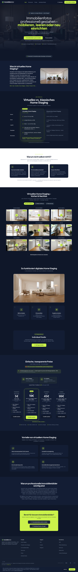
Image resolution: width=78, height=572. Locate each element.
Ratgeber (41, 547)
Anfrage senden (40, 345)
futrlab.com (9, 564)
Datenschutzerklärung (18, 570)
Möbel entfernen (40, 203)
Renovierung (50, 203)
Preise (35, 2)
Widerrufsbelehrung (63, 544)
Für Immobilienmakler (25, 547)
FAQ (40, 542)
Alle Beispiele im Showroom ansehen (39, 254)
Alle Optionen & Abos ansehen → (39, 421)
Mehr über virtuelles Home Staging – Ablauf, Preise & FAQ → (23, 85)
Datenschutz (61, 550)
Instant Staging (23, 542)
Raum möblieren (29, 203)
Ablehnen (65, 569)
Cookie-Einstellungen (63, 553)
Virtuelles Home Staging (25, 544)
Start (26, 2)
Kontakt (41, 544)
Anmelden (61, 2)
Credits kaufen (16, 416)
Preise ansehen (48, 37)
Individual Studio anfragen (40, 526)
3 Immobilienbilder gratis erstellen (33, 37)
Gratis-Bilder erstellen (70, 2)
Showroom (30, 2)
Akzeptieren (72, 569)
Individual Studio (42, 2)
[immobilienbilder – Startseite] (8, 2)
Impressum (61, 547)
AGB (60, 542)
